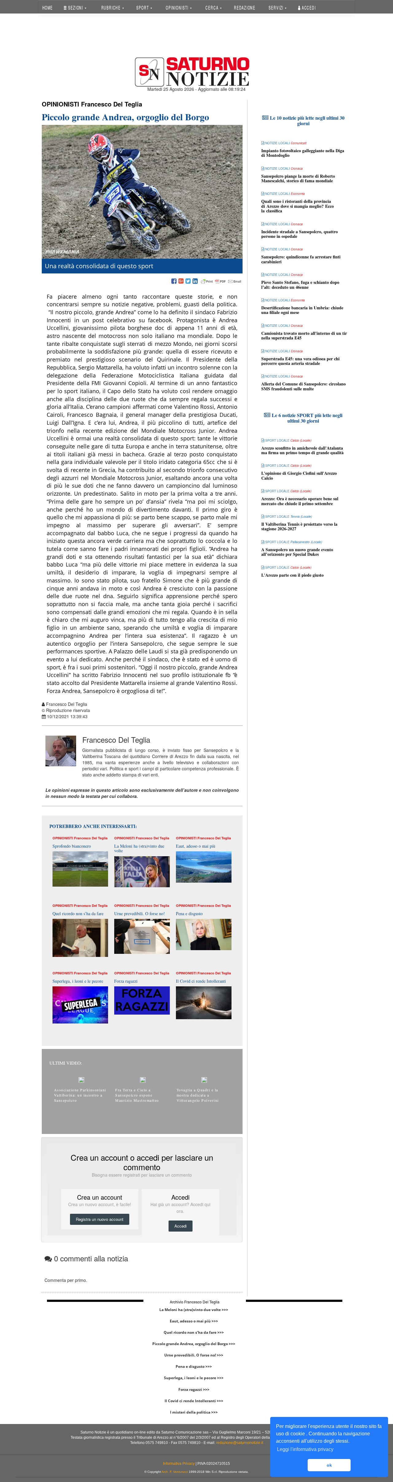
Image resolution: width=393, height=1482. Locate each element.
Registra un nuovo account (99, 1219)
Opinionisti (60, 103)
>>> (225, 1309)
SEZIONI (75, 7)
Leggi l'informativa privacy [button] (305, 1449)
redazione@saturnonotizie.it (239, 1443)
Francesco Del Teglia (111, 103)
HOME (47, 7)
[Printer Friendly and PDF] (221, 281)
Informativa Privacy (179, 1463)
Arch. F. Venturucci (174, 1471)
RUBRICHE (111, 7)
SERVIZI (277, 7)
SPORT (143, 7)
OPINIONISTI (178, 7)
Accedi (308, 7)
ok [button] (329, 1465)
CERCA (212, 7)
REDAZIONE (244, 7)
